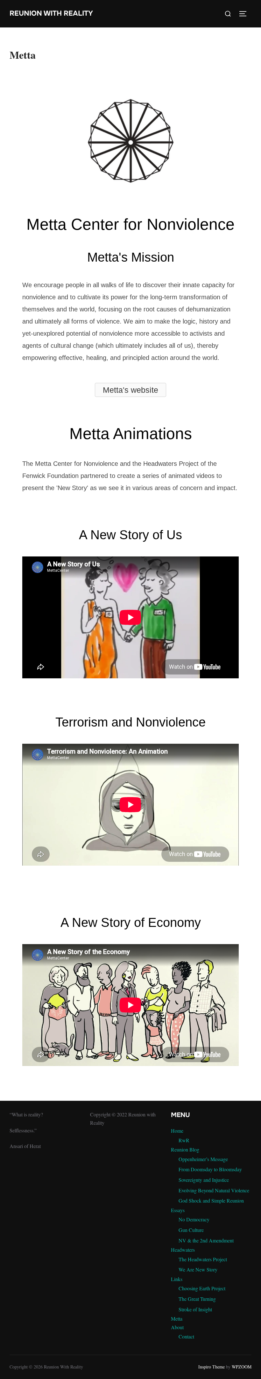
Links (176, 1279)
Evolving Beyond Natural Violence (214, 1190)
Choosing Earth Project (202, 1288)
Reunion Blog (185, 1149)
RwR (184, 1140)
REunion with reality (51, 13)
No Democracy (194, 1219)
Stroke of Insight (195, 1309)
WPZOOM (241, 1367)
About (177, 1327)
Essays (178, 1210)
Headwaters (183, 1249)
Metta (176, 1318)
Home (177, 1130)
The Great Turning (197, 1298)
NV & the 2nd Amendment (206, 1240)
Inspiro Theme (211, 1367)
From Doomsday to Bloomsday (210, 1169)
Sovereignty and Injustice (204, 1179)
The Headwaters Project (203, 1259)
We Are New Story (198, 1269)
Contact (186, 1336)
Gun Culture (191, 1229)
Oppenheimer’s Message (203, 1159)
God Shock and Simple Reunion (211, 1200)
